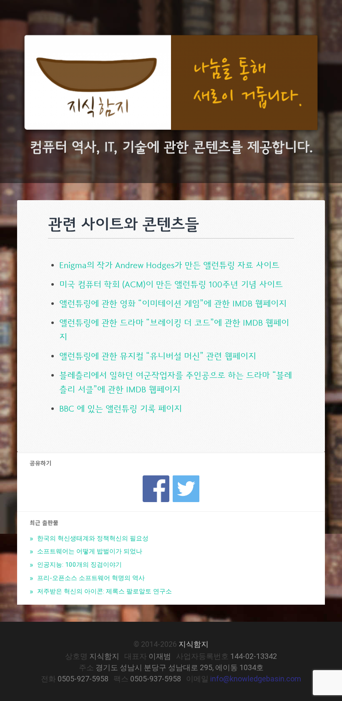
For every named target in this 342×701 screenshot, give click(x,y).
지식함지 (194, 644)
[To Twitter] (186, 478)
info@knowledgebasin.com (255, 678)
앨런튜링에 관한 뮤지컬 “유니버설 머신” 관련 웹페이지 (157, 356)
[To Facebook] (156, 478)
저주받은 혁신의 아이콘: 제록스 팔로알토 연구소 (103, 591)
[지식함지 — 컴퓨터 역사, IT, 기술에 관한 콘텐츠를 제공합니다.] (171, 84)
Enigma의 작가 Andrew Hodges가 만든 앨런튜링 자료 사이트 (169, 265)
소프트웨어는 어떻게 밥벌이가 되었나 (88, 551)
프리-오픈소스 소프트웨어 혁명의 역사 (90, 578)
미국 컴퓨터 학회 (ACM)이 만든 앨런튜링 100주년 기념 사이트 (171, 284)
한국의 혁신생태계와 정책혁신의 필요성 (91, 538)
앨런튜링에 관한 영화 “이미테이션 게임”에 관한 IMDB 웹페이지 (173, 303)
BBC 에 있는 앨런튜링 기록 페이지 (120, 408)
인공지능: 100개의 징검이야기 (78, 564)
